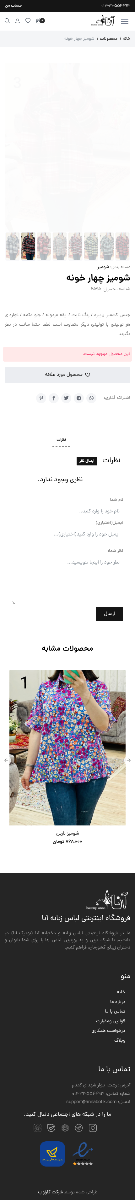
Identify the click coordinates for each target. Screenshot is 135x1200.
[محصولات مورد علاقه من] (28, 20)
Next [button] (128, 760)
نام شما (116, 500)
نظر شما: (115, 551)
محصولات (107, 39)
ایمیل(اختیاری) (109, 523)
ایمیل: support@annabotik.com (98, 1102)
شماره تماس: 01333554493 (101, 1094)
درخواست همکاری (108, 1031)
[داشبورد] (17, 20)
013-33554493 (115, 6)
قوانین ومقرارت (110, 1021)
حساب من (13, 6)
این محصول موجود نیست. (106, 354)
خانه (125, 39)
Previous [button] (6, 760)
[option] (67, 760)
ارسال (109, 614)
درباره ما (117, 1002)
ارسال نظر (86, 461)
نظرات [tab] (61, 440)
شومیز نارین (67, 833)
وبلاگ (119, 1040)
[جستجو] (7, 20)
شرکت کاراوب (50, 1192)
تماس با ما (115, 1011)
